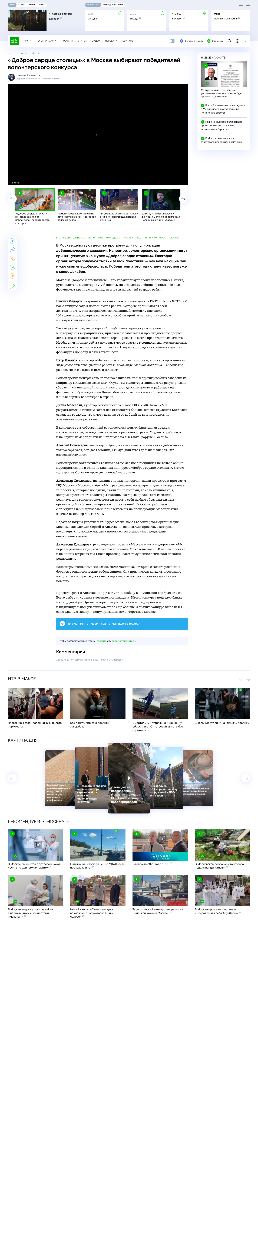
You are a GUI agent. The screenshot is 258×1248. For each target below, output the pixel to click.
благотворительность (70, 238)
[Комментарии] (12, 286)
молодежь (113, 238)
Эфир (27, 41)
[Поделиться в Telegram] (12, 241)
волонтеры (95, 238)
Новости (67, 41)
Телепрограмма (46, 41)
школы (174, 238)
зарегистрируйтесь (123, 641)
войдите (101, 641)
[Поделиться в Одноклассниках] (12, 258)
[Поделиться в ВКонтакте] (12, 249)
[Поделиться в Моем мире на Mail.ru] (12, 276)
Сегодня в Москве (194, 41)
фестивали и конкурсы (151, 238)
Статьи (82, 41)
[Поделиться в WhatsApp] (12, 267)
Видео (96, 41)
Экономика (217, 41)
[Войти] (237, 41)
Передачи (111, 41)
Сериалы (128, 41)
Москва (128, 238)
